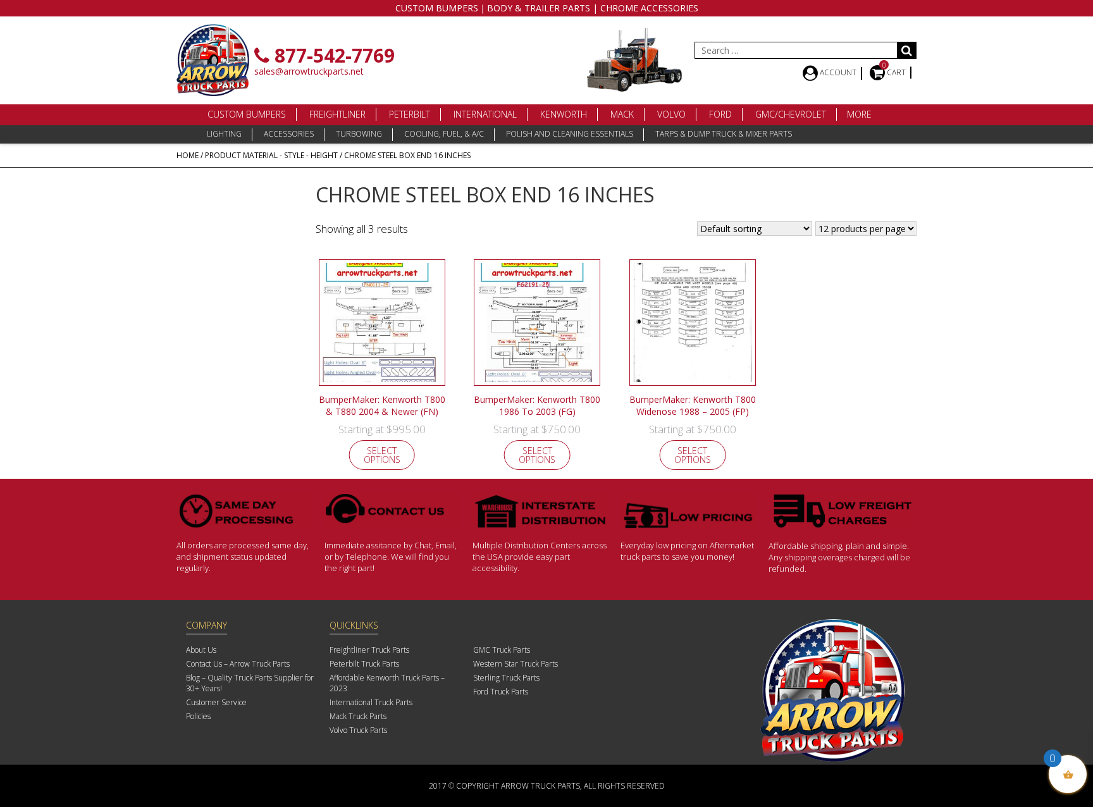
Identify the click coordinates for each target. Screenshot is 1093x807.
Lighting (224, 133)
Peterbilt (409, 114)
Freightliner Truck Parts (369, 649)
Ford (720, 114)
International (485, 114)
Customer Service (216, 702)
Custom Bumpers (246, 114)
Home (187, 155)
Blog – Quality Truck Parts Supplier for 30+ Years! (250, 683)
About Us (201, 649)
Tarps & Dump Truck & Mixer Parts (723, 133)
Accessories (289, 133)
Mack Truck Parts (358, 716)
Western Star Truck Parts (515, 663)
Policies (198, 716)
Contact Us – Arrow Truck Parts (238, 663)
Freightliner (337, 114)
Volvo (671, 114)
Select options (382, 455)
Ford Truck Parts (500, 691)
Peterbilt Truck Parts (364, 663)
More (859, 114)
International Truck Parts (371, 702)
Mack (622, 114)
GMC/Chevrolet (790, 114)
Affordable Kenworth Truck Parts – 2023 (387, 683)
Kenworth (563, 114)
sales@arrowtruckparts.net (309, 71)
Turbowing (359, 133)
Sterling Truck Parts (506, 677)
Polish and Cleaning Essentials (569, 133)
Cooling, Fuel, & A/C (444, 133)
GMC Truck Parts (501, 649)
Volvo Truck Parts (358, 730)
